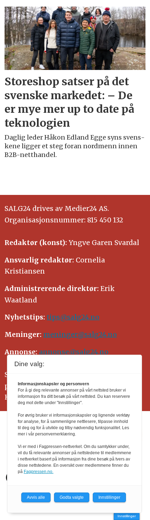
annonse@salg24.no (73, 352)
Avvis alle (36, 497)
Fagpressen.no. (38, 471)
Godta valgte (72, 497)
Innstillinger (127, 516)
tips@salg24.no (73, 317)
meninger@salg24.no (80, 334)
